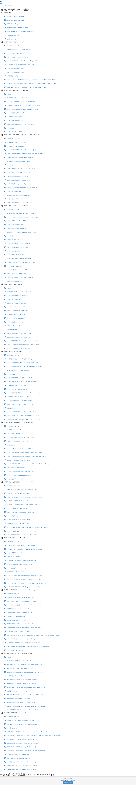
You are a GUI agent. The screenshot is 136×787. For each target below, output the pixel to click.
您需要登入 (72, 780)
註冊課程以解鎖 (68, 782)
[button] (1, 1)
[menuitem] (1, 3)
